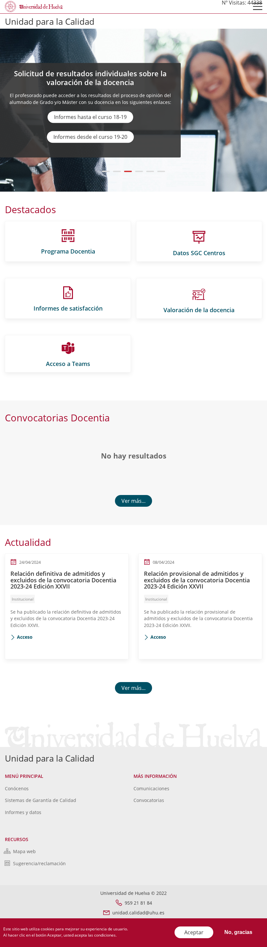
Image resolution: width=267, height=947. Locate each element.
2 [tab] (117, 171)
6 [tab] (161, 171)
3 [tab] (128, 171)
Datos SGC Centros (199, 253)
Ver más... (133, 500)
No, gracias (238, 932)
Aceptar (194, 932)
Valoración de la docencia (198, 310)
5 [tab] (150, 171)
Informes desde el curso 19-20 (90, 136)
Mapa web (24, 851)
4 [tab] (139, 171)
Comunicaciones (151, 788)
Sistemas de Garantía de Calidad (40, 800)
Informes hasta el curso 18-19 (90, 117)
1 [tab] (106, 171)
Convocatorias (149, 800)
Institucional (23, 599)
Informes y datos (23, 812)
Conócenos (17, 788)
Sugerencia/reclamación (39, 863)
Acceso (25, 637)
